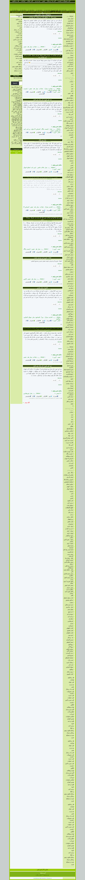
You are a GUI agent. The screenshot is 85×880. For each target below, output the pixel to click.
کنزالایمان (70, 21)
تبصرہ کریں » (56, 46)
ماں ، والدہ (70, 102)
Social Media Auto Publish (37, 878)
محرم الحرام (69, 309)
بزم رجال (70, 181)
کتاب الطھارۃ (69, 297)
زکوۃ (71, 91)
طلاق (71, 95)
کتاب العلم (70, 191)
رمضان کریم (70, 332)
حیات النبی (70, 66)
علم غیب (70, 60)
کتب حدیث (71, 695)
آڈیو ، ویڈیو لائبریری (68, 107)
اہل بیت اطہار (69, 198)
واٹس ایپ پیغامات (68, 144)
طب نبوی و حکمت (68, 121)
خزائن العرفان (69, 25)
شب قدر (71, 334)
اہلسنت (72, 702)
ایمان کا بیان (70, 146)
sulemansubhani (49, 18)
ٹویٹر (50, 49)
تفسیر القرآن (70, 719)
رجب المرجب (69, 322)
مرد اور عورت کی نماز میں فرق (42, 99)
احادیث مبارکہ (69, 32)
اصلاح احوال (70, 158)
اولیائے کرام (70, 202)
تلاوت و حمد (71, 721)
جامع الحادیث (69, 43)
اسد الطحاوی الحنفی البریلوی (40, 398)
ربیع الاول (70, 314)
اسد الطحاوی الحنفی (32, 398)
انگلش (72, 704)
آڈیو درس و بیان (70, 709)
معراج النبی (70, 324)
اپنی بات (71, 132)
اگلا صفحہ (27, 402)
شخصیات (70, 193)
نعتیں (43, 1)
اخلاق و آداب (71, 712)
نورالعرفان (70, 28)
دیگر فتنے (70, 288)
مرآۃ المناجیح (69, 41)
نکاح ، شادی (70, 186)
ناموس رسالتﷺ (68, 149)
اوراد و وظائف (69, 125)
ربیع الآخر (70, 316)
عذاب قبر (70, 179)
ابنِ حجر (58, 173)
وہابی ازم (70, 286)
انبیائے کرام (70, 195)
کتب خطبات (71, 697)
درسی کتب (70, 172)
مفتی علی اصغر (69, 254)
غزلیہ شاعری (69, 276)
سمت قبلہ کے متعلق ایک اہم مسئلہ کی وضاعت (42, 17)
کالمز (71, 137)
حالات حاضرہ (69, 130)
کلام (72, 264)
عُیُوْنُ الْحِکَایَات (69, 177)
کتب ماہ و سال (51, 1)
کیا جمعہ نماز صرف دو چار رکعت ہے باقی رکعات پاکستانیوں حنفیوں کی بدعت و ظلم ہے (42, 328)
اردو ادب (72, 714)
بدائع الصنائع (70, 98)
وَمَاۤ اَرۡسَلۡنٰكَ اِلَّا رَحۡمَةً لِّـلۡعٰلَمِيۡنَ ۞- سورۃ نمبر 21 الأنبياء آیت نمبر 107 (17, 89)
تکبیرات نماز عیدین (42, 287)
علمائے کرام (70, 213)
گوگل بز (44, 49)
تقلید (72, 73)
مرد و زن (37, 1)
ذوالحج (71, 339)
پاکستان (71, 135)
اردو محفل (55, 10)
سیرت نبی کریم (69, 109)
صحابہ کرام (70, 200)
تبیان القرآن (70, 23)
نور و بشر (70, 68)
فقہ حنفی (70, 93)
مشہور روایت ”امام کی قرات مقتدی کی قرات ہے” (42, 177)
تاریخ (73, 723)
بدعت (71, 184)
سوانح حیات (70, 174)
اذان (72, 163)
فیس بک (55, 49)
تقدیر (71, 165)
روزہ (72, 84)
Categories (19, 15)
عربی (72, 737)
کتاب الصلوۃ (70, 300)
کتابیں (71, 167)
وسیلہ (71, 55)
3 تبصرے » (57, 393)
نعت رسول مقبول (68, 267)
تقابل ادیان (70, 279)
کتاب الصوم (70, 343)
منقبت (71, 272)
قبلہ (59, 51)
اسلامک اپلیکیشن (68, 151)
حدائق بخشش (69, 269)
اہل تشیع (70, 281)
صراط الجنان (69, 30)
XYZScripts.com (49, 878)
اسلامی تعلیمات (70, 716)
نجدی (71, 293)
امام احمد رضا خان (68, 219)
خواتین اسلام (69, 153)
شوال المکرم (69, 336)
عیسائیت (70, 295)
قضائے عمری (58, 283)
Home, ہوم (70, 16)
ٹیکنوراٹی (38, 49)
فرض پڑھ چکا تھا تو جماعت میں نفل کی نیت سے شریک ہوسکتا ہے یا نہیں (42, 218)
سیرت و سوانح (70, 735)
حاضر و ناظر (69, 70)
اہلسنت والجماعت (68, 46)
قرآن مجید (70, 18)
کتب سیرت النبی (69, 700)
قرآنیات (23, 1)
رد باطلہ (72, 728)
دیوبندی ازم (70, 283)
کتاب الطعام (70, 302)
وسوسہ (71, 160)
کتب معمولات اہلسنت (64, 1)
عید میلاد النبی (69, 50)
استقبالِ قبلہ (56, 51)
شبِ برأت (70, 329)
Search (20, 80)
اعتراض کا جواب (68, 128)
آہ (72, 75)
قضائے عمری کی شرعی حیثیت (42, 257)
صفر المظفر (69, 311)
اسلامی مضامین (69, 100)
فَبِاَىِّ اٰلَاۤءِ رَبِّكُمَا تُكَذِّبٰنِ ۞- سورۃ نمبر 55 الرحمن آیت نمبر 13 (16, 142)
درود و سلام (70, 341)
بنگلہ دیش (70, 142)
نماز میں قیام (42, 140)
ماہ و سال (70, 307)
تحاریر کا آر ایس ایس (42, 869)
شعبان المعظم (69, 327)
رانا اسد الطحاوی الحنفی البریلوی (50, 398)
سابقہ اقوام (70, 156)
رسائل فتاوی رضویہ (69, 730)
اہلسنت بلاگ (69, 123)
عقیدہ (71, 48)
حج (72, 88)
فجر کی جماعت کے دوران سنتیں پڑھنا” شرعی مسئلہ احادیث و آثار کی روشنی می (42, 56)
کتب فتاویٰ (70, 170)
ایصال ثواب (70, 57)
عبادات (71, 81)
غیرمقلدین (70, 290)
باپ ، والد (70, 105)
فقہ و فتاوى (15, 1)
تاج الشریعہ (70, 221)
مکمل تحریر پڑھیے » (56, 44)
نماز (72, 86)
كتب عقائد (30, 1)
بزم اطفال (70, 188)
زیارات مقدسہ (69, 53)
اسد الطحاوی (58, 398)
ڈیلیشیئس (27, 49)
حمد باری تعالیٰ (69, 274)
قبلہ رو (53, 51)
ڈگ (33, 49)
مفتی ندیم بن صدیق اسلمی (51, 283)
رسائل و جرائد (70, 733)
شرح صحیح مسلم (68, 39)
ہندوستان (70, 139)
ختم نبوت (70, 304)
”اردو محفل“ (43, 873)
